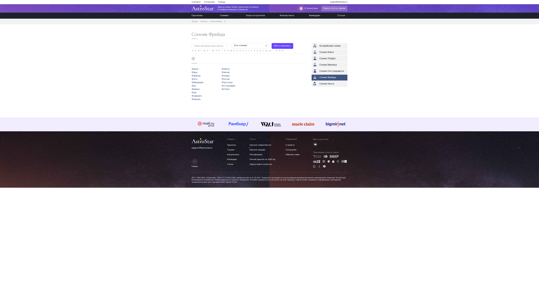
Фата (194, 79)
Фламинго (197, 96)
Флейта (226, 69)
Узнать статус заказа (334, 8)
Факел (195, 69)
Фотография (228, 86)
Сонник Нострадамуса (331, 71)
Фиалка (195, 89)
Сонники (224, 16)
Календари (314, 16)
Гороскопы (197, 16)
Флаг (194, 93)
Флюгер (226, 73)
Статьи (341, 16)
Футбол (226, 89)
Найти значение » (282, 46)
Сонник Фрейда (327, 78)
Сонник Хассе (326, 84)
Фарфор (196, 76)
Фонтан (226, 79)
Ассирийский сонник (330, 46)
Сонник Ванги (326, 52)
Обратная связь (293, 155)
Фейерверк (197, 83)
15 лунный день (311, 8)
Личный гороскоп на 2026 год (262, 159)
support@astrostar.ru (338, 2)
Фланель (196, 99)
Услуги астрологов (255, 16)
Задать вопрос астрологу (261, 164)
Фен (194, 86)
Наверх (195, 166)
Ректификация (256, 155)
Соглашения (209, 2)
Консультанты (287, 16)
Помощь (221, 2)
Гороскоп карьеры (257, 150)
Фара (194, 73)
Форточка (227, 83)
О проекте (196, 2)
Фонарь (226, 76)
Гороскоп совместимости (260, 145)
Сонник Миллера (328, 65)
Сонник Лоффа (327, 59)
